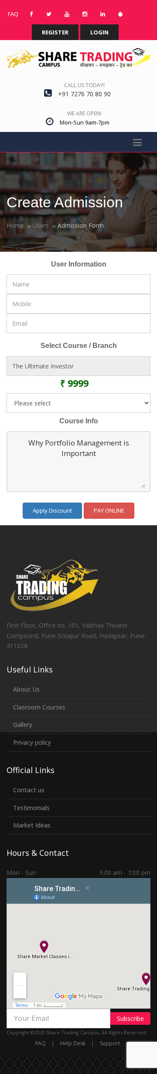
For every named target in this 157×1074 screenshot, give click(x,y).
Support (110, 1043)
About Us (26, 689)
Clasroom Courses (39, 707)
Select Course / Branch (79, 345)
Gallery (22, 724)
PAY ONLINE (109, 510)
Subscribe (130, 1018)
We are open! (84, 113)
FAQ (40, 1043)
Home (15, 225)
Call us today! (84, 85)
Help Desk (72, 1043)
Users (41, 225)
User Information (78, 264)
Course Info (78, 421)
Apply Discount (52, 510)
